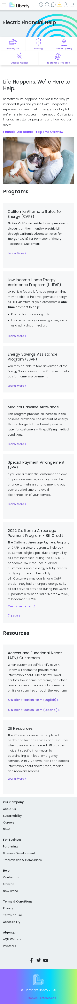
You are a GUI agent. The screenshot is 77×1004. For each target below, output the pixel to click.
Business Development (19, 853)
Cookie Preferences (42, 998)
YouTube (45, 960)
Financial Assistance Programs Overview (33, 132)
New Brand (10, 891)
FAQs (14, 616)
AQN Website (12, 939)
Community (41, 4)
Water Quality (64, 48)
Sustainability (12, 816)
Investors (9, 946)
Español (72, 4)
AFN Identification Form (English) (32, 700)
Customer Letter (20, 606)
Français (9, 884)
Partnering (10, 846)
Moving (38, 48)
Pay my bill (13, 48)
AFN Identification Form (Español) (33, 710)
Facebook (31, 960)
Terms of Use (12, 915)
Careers (8, 823)
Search (48, 4)
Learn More (16, 253)
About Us (9, 809)
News (6, 829)
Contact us (54, 4)
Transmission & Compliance (22, 860)
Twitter (38, 960)
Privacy (8, 908)
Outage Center (19, 62)
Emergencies (60, 4)
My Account (66, 4)
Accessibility (11, 922)
